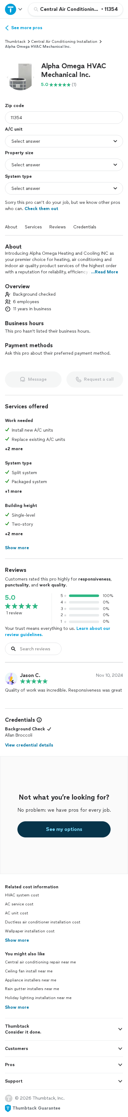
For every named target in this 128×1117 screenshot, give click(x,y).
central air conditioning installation (64, 41)
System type (18, 176)
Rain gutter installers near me (32, 989)
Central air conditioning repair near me (40, 962)
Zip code (14, 105)
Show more (17, 940)
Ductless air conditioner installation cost (42, 922)
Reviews (57, 227)
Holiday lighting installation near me (38, 998)
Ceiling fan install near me (29, 971)
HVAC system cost (22, 895)
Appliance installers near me (30, 980)
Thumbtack (15, 41)
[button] (20, 74)
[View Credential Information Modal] (38, 720)
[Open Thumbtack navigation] (14, 9)
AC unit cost (16, 913)
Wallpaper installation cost (30, 931)
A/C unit (13, 129)
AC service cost (19, 904)
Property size (19, 152)
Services (33, 227)
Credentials (84, 227)
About (11, 227)
